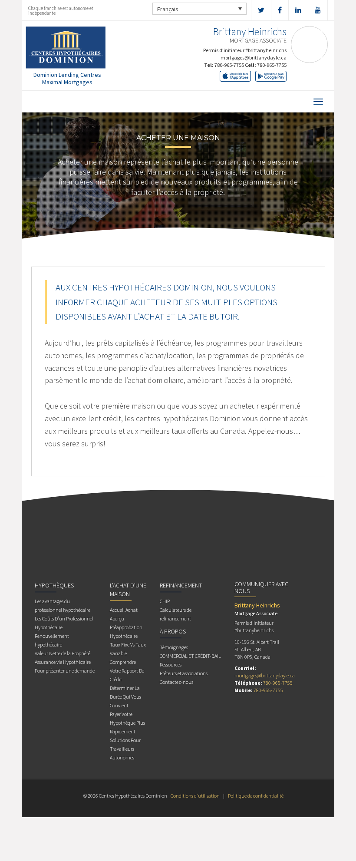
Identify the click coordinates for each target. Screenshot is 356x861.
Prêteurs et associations (184, 673)
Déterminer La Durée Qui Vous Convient (125, 697)
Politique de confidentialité (255, 795)
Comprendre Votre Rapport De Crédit (127, 671)
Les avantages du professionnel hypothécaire (62, 605)
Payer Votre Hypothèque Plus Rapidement (127, 723)
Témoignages (174, 647)
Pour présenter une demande (65, 670)
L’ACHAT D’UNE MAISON (128, 589)
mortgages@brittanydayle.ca (254, 57)
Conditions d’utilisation (195, 795)
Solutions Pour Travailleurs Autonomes (125, 749)
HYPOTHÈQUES (54, 585)
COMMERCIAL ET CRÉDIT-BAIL (190, 656)
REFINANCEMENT (181, 585)
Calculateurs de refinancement (175, 614)
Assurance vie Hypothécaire (63, 662)
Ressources (170, 664)
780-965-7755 (229, 65)
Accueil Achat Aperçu (124, 614)
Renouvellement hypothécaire (52, 640)
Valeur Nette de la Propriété (62, 653)
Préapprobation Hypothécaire (126, 631)
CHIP (165, 601)
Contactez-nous (176, 682)
